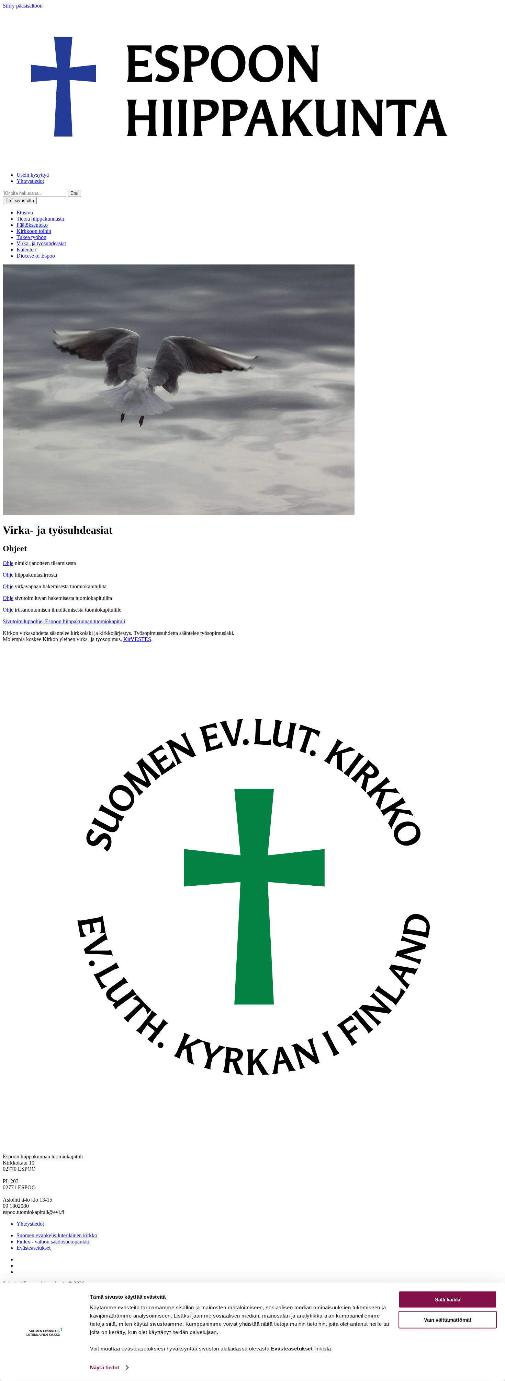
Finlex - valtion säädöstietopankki (52, 1241)
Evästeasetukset (33, 1248)
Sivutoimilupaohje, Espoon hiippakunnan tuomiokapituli (64, 621)
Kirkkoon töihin (33, 231)
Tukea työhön (31, 237)
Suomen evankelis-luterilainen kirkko (56, 1235)
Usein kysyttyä (32, 175)
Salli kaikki (447, 1299)
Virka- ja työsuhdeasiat (41, 243)
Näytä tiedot (104, 1367)
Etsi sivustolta (19, 200)
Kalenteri (26, 249)
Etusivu (24, 212)
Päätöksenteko (32, 225)
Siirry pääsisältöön (23, 6)
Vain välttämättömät (447, 1319)
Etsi (74, 193)
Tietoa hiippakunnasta (40, 219)
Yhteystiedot (30, 181)
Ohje (8, 563)
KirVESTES (137, 639)
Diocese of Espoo (35, 256)
